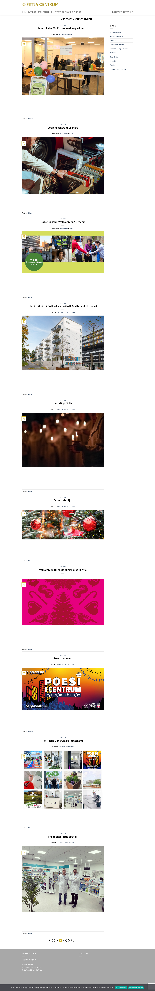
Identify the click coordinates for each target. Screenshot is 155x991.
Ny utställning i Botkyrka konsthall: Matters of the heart (63, 306)
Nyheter (76, 12)
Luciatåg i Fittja (63, 403)
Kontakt (117, 12)
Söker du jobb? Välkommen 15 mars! (63, 221)
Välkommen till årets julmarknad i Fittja (63, 569)
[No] (152, 988)
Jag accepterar (121, 987)
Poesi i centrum (63, 658)
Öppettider (43, 12)
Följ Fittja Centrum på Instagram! (63, 740)
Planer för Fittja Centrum (119, 49)
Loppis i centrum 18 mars (63, 127)
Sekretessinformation (118, 69)
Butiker (32, 12)
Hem (24, 12)
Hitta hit (128, 12)
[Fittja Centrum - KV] (40, 4)
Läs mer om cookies (136, 987)
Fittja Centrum (115, 32)
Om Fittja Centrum (61, 12)
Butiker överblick (116, 36)
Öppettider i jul (63, 500)
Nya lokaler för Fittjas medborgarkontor (63, 28)
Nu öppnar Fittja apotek (62, 836)
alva (72, 34)
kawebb (71, 746)
